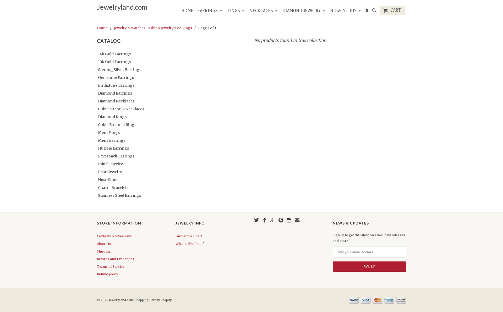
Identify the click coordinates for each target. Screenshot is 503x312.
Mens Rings (109, 132)
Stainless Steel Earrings (119, 195)
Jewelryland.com (122, 7)
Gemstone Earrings (116, 77)
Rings (236, 10)
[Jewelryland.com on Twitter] (256, 220)
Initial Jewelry (110, 164)
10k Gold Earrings (114, 61)
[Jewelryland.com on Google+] (272, 220)
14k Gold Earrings (114, 54)
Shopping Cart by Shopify (153, 300)
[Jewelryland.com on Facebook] (264, 220)
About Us (104, 244)
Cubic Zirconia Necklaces (121, 109)
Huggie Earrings (113, 148)
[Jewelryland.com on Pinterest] (280, 220)
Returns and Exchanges (115, 259)
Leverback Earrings (116, 156)
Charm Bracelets (113, 187)
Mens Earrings (111, 140)
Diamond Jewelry (304, 10)
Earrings (210, 10)
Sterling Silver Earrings (119, 69)
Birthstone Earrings (116, 85)
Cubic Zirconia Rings (117, 124)
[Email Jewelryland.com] (297, 220)
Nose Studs (345, 10)
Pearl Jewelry (110, 171)
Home (187, 11)
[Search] (374, 11)
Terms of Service (110, 267)
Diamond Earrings (115, 93)
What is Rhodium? (190, 244)
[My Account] (367, 11)
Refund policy (107, 274)
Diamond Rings (112, 116)
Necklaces (264, 10)
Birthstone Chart (189, 236)
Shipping (104, 251)
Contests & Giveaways (114, 236)
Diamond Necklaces (116, 101)
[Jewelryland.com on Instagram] (289, 220)
